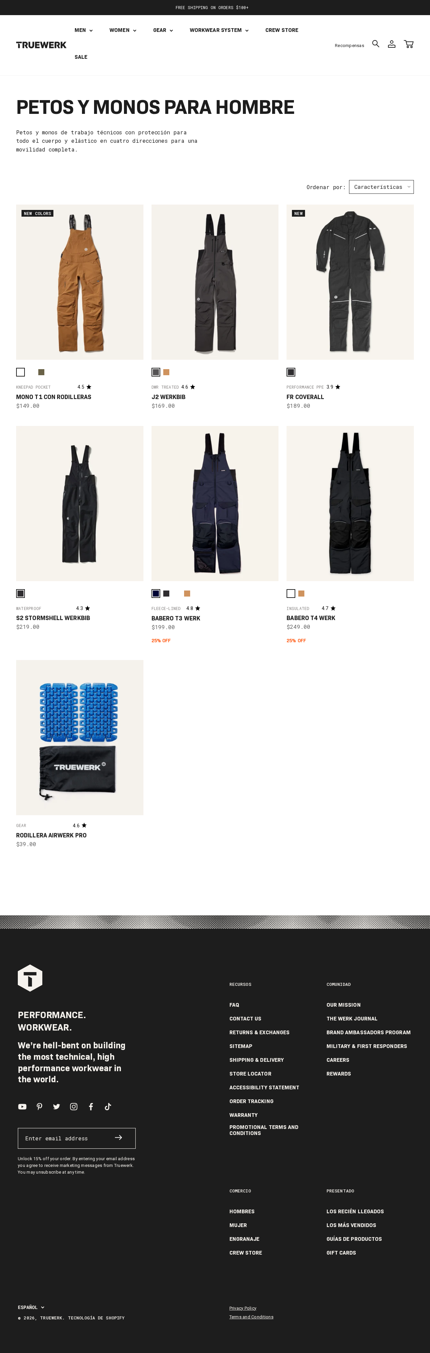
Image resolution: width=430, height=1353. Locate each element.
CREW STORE (245, 1253)
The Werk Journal (352, 1019)
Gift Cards (341, 1253)
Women (119, 30)
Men (80, 30)
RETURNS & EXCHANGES (259, 1033)
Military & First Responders (367, 1046)
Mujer (238, 1225)
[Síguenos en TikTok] (108, 1106)
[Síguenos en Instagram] (73, 1106)
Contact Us (245, 1019)
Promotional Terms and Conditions (264, 1130)
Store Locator (250, 1074)
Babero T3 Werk (176, 618)
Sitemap (241, 1046)
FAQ (234, 1005)
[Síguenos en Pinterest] (39, 1106)
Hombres (242, 1212)
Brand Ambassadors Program (369, 1033)
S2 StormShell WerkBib (53, 618)
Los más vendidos (351, 1225)
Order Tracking (251, 1101)
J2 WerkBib (169, 397)
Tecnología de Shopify (96, 1318)
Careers (338, 1060)
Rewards (339, 1074)
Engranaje (244, 1239)
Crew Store (281, 30)
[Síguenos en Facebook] (90, 1106)
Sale (81, 57)
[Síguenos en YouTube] (22, 1106)
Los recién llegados (355, 1212)
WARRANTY (243, 1115)
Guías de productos (354, 1239)
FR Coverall (305, 397)
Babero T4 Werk (311, 618)
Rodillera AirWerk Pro (51, 835)
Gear (159, 30)
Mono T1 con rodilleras (53, 397)
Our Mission (344, 1005)
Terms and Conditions (251, 1316)
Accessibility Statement (264, 1088)
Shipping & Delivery (256, 1060)
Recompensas (349, 45)
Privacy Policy (243, 1308)
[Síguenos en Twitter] (56, 1106)
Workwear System (216, 30)
